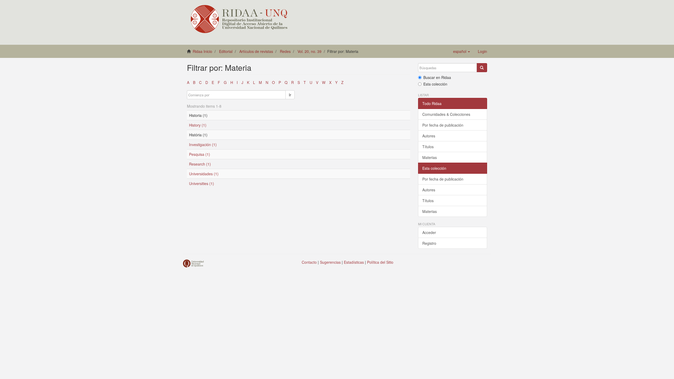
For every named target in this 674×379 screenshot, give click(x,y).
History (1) (197, 125)
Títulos (428, 146)
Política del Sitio (380, 262)
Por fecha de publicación (442, 125)
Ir (290, 94)
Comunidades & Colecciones (446, 114)
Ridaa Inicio (202, 51)
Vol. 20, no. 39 (309, 51)
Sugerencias (330, 262)
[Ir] (482, 67)
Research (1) (200, 164)
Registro (429, 243)
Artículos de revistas (256, 51)
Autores (428, 135)
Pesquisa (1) (199, 154)
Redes (285, 51)
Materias (429, 157)
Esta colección (435, 84)
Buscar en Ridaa (437, 77)
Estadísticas (354, 262)
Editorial (225, 51)
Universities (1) (201, 183)
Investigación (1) (203, 144)
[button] (461, 51)
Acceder (429, 232)
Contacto (309, 262)
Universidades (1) (204, 173)
